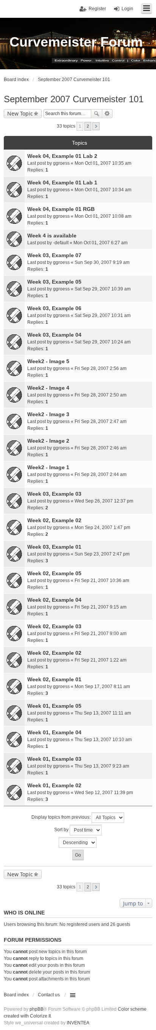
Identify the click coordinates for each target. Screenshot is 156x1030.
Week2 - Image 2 (48, 441)
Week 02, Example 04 (54, 600)
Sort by (62, 829)
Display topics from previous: (61, 817)
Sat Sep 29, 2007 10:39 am (103, 289)
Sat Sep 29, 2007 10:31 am (103, 315)
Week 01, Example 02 (54, 785)
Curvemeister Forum (76, 42)
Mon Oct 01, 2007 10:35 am (103, 163)
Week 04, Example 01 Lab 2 (62, 156)
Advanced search (107, 113)
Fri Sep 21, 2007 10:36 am (102, 580)
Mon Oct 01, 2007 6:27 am (100, 242)
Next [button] (96, 126)
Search (96, 113)
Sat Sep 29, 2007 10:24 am (103, 342)
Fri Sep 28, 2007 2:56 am (100, 368)
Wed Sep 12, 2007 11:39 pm (104, 792)
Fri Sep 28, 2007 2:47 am (100, 421)
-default (61, 242)
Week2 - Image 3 (48, 414)
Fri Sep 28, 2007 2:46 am (100, 448)
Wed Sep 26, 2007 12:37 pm (104, 501)
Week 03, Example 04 (54, 335)
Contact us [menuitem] (49, 994)
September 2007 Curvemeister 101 (74, 99)
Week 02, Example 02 (54, 520)
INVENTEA (78, 1022)
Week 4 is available (51, 236)
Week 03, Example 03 (54, 494)
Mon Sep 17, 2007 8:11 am (102, 686)
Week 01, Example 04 (54, 732)
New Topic (20, 113)
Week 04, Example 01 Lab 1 (62, 182)
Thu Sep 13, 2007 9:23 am (102, 766)
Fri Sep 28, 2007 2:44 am (100, 474)
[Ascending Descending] (78, 842)
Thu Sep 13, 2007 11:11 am (103, 713)
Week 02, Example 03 (54, 626)
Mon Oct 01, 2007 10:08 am (103, 216)
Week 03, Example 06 (54, 308)
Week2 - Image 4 (48, 388)
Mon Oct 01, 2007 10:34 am (103, 189)
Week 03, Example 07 (54, 255)
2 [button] (88, 126)
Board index (16, 994)
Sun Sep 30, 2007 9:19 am (102, 262)
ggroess (61, 163)
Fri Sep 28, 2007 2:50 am (100, 395)
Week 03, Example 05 (54, 282)
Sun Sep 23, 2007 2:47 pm (102, 554)
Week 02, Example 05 (54, 573)
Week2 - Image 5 (48, 361)
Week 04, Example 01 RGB (61, 209)
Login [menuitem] (127, 8)
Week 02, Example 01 (54, 679)
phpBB (37, 1009)
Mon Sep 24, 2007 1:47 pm (102, 527)
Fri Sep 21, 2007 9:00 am (100, 633)
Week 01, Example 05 (54, 706)
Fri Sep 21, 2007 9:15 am (100, 607)
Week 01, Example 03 (54, 759)
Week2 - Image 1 (48, 467)
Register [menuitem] (97, 8)
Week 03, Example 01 (54, 547)
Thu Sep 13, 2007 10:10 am (103, 739)
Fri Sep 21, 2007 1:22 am (100, 660)
